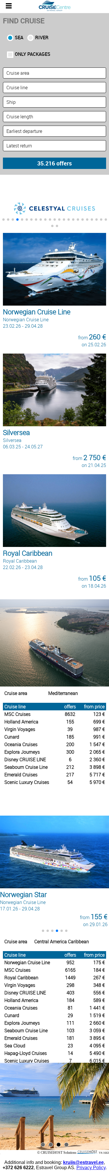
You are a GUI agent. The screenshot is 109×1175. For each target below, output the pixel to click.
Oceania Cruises (20, 744)
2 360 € (97, 759)
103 (70, 1030)
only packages (32, 54)
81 (70, 1008)
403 (70, 992)
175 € (99, 962)
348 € (99, 985)
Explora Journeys (22, 752)
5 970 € (97, 782)
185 (70, 737)
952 (70, 962)
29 (70, 1015)
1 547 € (97, 744)
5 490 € (97, 1053)
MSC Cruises (17, 714)
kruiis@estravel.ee (83, 1162)
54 (70, 782)
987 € (99, 729)
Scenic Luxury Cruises (26, 782)
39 (70, 729)
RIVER (42, 37)
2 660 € (97, 1023)
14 (70, 1053)
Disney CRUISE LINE (25, 759)
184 (70, 1000)
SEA (19, 37)
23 (70, 1045)
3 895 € (97, 1038)
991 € (99, 737)
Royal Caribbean (21, 977)
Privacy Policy (91, 1167)
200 (70, 744)
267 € (99, 977)
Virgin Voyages (19, 729)
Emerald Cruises (20, 774)
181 (70, 1038)
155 (70, 721)
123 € (99, 714)
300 (70, 752)
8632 (70, 714)
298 (70, 985)
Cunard (11, 737)
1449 (70, 977)
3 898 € (97, 767)
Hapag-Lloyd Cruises (25, 1053)
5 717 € (97, 774)
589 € (99, 1000)
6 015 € (97, 1061)
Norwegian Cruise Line (27, 962)
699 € (99, 721)
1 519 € (97, 1015)
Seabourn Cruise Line (26, 767)
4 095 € (97, 1045)
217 (70, 774)
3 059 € (97, 1030)
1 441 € (97, 1008)
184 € (99, 970)
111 (70, 1023)
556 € (99, 992)
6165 (70, 970)
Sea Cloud (14, 1045)
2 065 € (97, 752)
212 (70, 767)
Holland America (21, 721)
